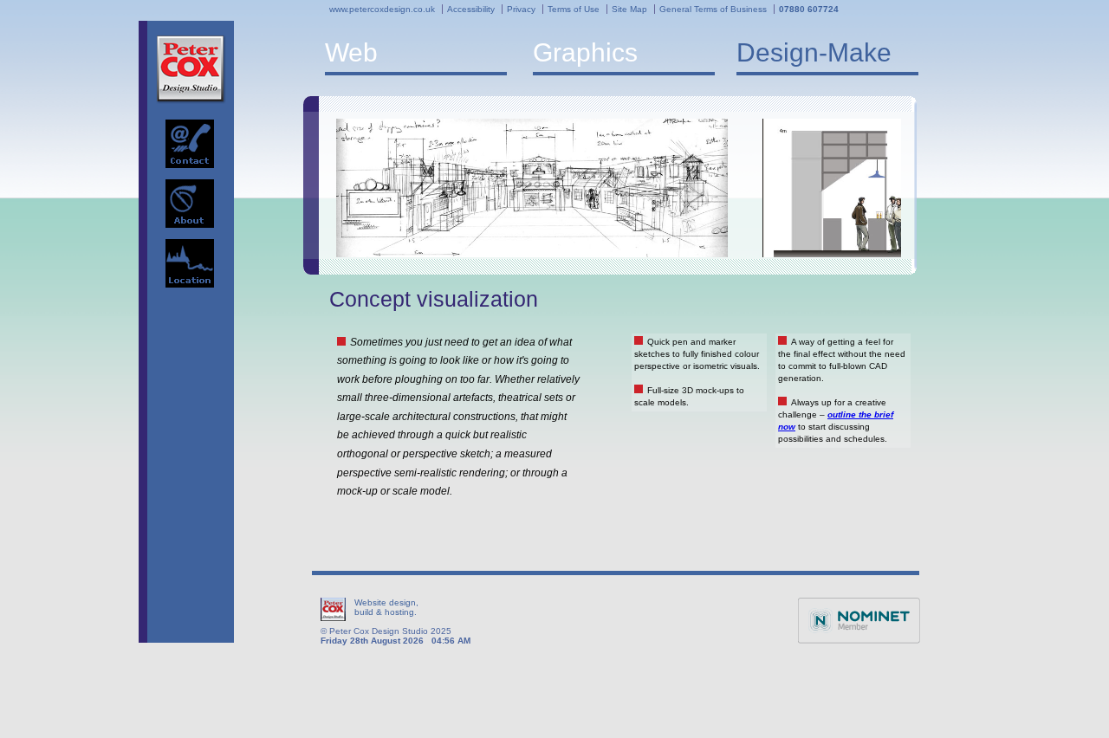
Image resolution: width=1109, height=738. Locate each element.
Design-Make (814, 52)
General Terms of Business (713, 9)
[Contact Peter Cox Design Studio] (190, 144)
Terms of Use (574, 9)
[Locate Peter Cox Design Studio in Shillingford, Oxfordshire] (190, 263)
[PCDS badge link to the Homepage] (191, 69)
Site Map (629, 9)
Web (351, 52)
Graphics (585, 52)
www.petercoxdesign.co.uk (382, 9)
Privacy (521, 9)
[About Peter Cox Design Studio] (190, 204)
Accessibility (471, 9)
